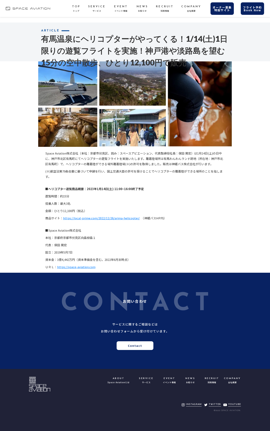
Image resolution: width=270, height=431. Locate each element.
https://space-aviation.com (76, 267)
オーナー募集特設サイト (222, 8)
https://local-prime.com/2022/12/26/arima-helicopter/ (101, 218)
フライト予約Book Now (252, 8)
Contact (135, 346)
